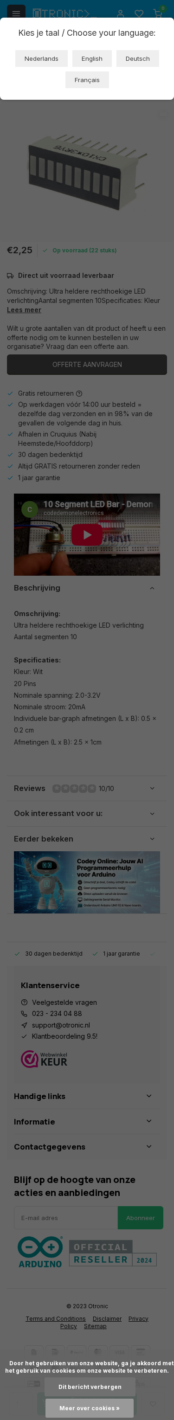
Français (87, 80)
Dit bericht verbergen (90, 1386)
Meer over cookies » (89, 1408)
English (92, 58)
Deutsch (138, 58)
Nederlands (41, 58)
